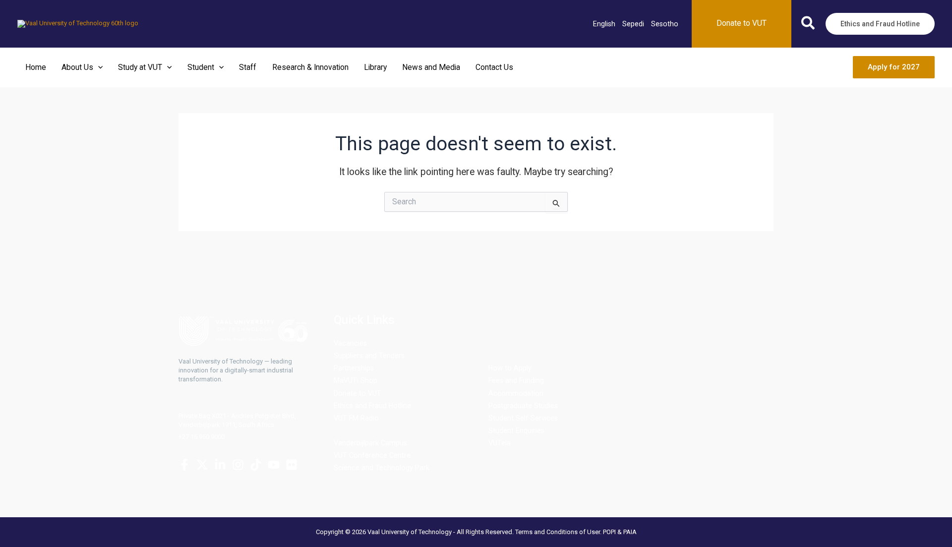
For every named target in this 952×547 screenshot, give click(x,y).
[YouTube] (274, 465)
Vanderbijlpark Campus (370, 443)
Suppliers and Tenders (369, 356)
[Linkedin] (220, 465)
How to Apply (510, 368)
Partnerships (354, 368)
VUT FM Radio (356, 418)
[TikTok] (256, 465)
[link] (604, 24)
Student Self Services (523, 418)
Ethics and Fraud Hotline (372, 406)
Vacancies (350, 343)
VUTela (499, 443)
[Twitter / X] (202, 465)
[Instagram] (238, 465)
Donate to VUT (357, 393)
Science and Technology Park (381, 468)
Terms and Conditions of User (557, 532)
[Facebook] (184, 465)
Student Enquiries (516, 430)
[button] (808, 25)
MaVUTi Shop (355, 380)
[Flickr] (292, 465)
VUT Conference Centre (372, 455)
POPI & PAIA (620, 532)
